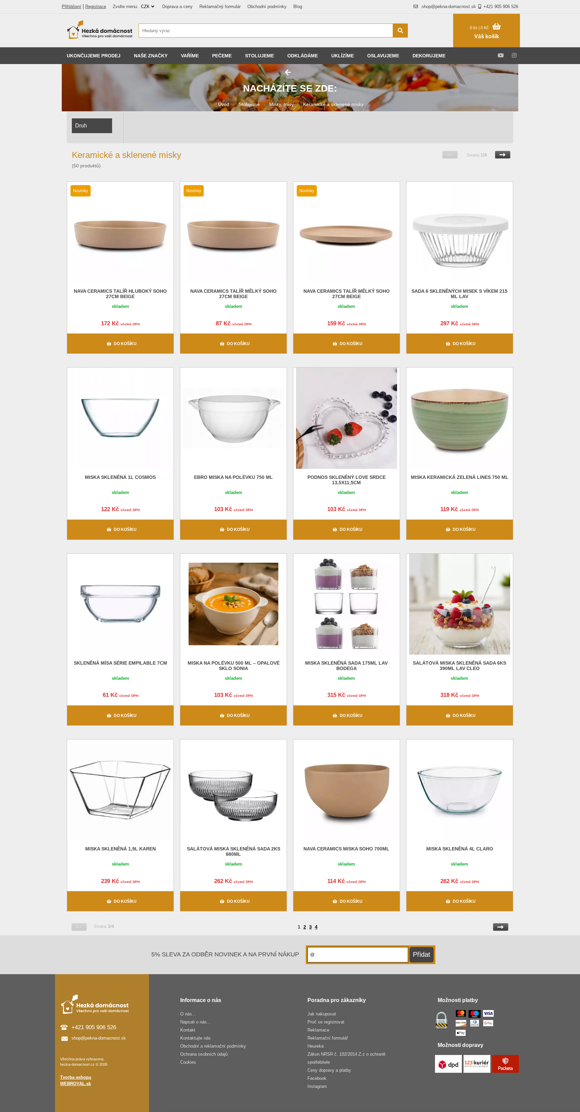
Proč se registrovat (325, 1021)
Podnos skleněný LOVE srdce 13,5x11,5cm (346, 480)
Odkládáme (302, 55)
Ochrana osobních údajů (204, 1054)
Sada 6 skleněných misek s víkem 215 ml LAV (460, 293)
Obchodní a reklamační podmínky (213, 1046)
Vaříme (190, 55)
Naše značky (150, 55)
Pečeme (222, 55)
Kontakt (187, 1030)
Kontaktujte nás (195, 1038)
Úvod (223, 104)
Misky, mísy (281, 104)
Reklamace (318, 1030)
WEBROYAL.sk (75, 1083)
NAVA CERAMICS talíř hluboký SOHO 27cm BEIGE (120, 293)
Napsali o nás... (195, 1021)
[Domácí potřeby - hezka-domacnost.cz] (100, 30)
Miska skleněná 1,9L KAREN (120, 848)
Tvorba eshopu (75, 1077)
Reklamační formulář (327, 1038)
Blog (297, 6)
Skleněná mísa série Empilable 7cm (120, 663)
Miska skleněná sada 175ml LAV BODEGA (346, 665)
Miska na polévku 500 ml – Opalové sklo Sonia (234, 665)
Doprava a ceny (177, 6)
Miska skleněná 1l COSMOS (120, 477)
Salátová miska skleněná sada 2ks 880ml (233, 851)
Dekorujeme (429, 55)
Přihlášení (71, 6)
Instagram (317, 1086)
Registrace (95, 6)
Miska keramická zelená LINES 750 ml (460, 477)
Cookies (188, 1062)
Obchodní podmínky (267, 6)
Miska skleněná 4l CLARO (459, 848)
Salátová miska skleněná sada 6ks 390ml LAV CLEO (459, 665)
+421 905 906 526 (500, 6)
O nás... (188, 1013)
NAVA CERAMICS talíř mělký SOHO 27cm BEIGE (233, 293)
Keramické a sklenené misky (333, 104)
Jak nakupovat (321, 1013)
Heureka (315, 1046)
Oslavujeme (383, 55)
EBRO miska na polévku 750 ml (233, 477)
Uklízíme (342, 55)
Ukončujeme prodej (93, 55)
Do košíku (125, 343)
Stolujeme (259, 55)
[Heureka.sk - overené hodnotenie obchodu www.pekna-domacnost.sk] (434, 43)
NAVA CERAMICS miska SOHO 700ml (346, 848)
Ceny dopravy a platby (329, 1070)
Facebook (317, 1078)
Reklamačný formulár (220, 6)
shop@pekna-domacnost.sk (449, 6)
